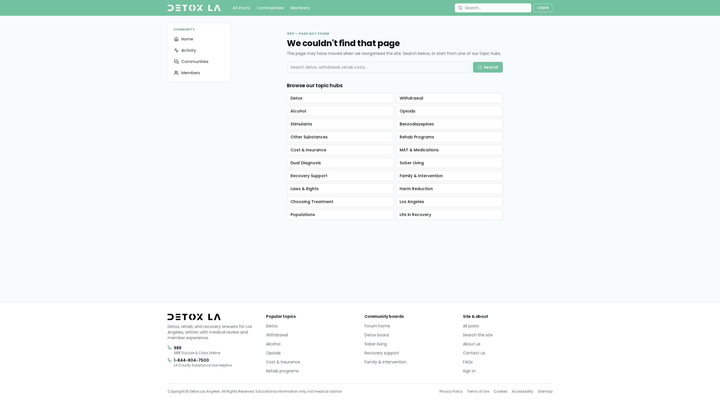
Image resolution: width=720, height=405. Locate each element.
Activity (188, 50)
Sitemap (545, 391)
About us (471, 344)
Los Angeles (412, 201)
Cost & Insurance (308, 150)
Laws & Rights (305, 189)
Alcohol (298, 111)
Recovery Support (309, 176)
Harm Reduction (416, 189)
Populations (303, 214)
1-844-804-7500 (191, 360)
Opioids (407, 111)
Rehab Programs (417, 137)
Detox (296, 98)
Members (300, 8)
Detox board (376, 335)
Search (491, 67)
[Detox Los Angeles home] (194, 7)
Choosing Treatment (312, 201)
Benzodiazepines (417, 124)
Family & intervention (385, 362)
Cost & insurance (283, 362)
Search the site (478, 335)
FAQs (468, 362)
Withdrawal (411, 98)
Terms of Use (478, 391)
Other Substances (309, 137)
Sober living (375, 344)
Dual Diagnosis (306, 163)
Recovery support (381, 353)
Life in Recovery (415, 214)
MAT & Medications (419, 150)
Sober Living (412, 163)
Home (187, 39)
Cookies (500, 391)
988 (177, 348)
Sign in (469, 371)
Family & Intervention (421, 176)
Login (543, 7)
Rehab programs (282, 371)
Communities (270, 8)
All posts (471, 326)
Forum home (377, 326)
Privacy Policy (451, 391)
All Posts (241, 8)
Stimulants (301, 124)
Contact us (474, 353)
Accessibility (522, 391)
